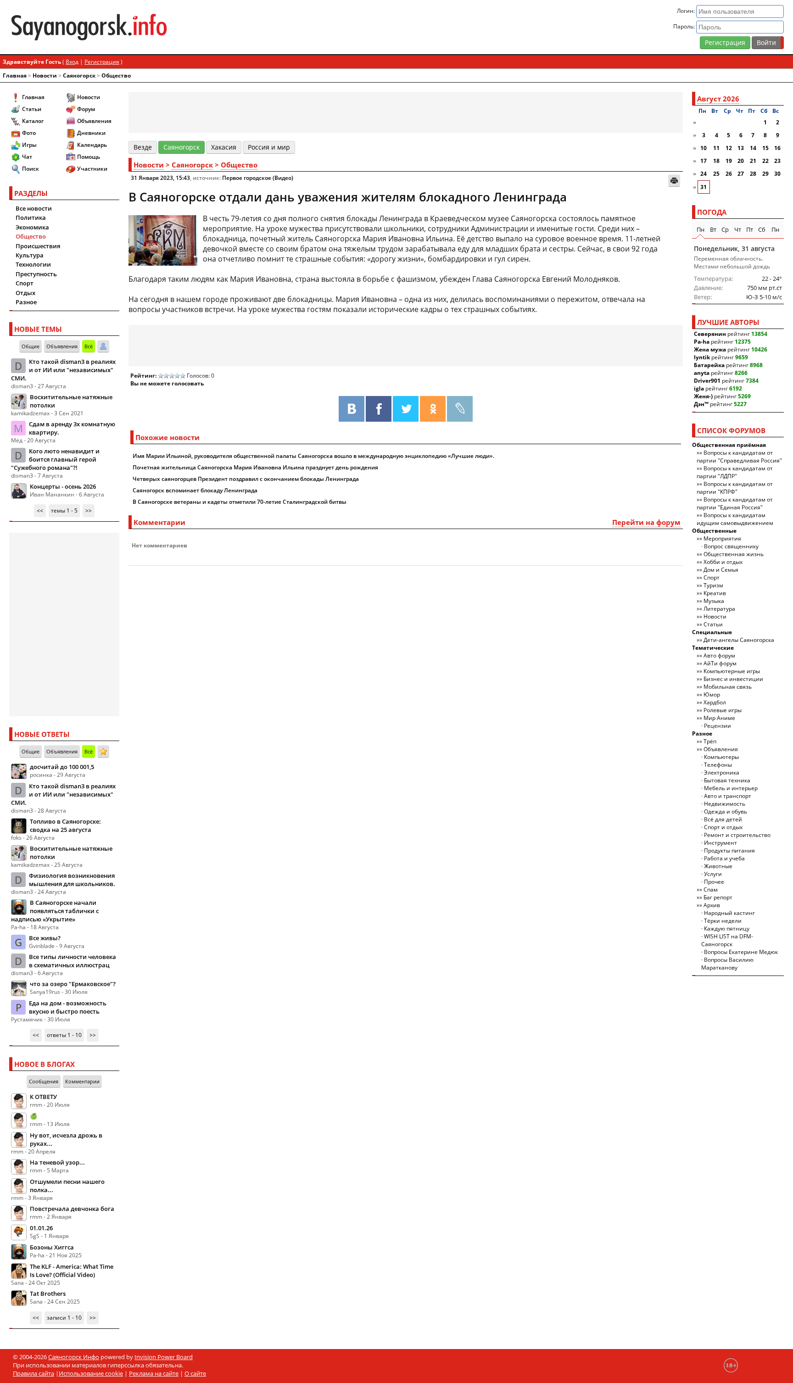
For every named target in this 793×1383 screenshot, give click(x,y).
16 (777, 148)
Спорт (25, 283)
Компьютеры (721, 757)
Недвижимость (724, 804)
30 (777, 174)
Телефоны (718, 765)
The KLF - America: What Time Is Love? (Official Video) (71, 1270)
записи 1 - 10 (64, 1318)
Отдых (25, 293)
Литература (719, 609)
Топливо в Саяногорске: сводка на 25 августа (65, 825)
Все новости (34, 208)
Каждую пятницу (726, 928)
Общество (116, 75)
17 (703, 161)
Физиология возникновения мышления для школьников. (72, 879)
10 (703, 148)
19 (729, 161)
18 (716, 161)
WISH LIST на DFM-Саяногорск (727, 940)
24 (703, 174)
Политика (31, 217)
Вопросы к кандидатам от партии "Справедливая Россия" (739, 456)
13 (740, 148)
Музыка (714, 601)
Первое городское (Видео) (257, 178)
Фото (29, 133)
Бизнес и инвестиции (733, 679)
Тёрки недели (723, 921)
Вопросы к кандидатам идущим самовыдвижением (735, 519)
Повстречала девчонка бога (72, 1209)
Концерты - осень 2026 (63, 486)
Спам (711, 889)
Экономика (32, 227)
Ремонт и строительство (737, 835)
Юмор (712, 694)
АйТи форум (720, 663)
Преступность (36, 274)
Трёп (710, 741)
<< (40, 510)
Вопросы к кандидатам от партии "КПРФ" (735, 488)
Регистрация (725, 42)
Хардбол (715, 702)
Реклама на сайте (154, 1373)
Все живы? (45, 938)
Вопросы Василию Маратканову (727, 963)
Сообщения (43, 1081)
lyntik (702, 357)
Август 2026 (718, 98)
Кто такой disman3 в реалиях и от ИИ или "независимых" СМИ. (63, 369)
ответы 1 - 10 (64, 1035)
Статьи (31, 109)
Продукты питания (729, 850)
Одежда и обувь (725, 811)
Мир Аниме (719, 718)
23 (777, 161)
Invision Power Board (163, 1357)
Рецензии (717, 726)
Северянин (710, 334)
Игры (29, 145)
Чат (27, 157)
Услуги (713, 874)
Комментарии (82, 1081)
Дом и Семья (721, 570)
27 (740, 174)
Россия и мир (269, 147)
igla (699, 388)
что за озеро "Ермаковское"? (73, 984)
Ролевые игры (723, 710)
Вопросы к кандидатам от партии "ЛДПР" (735, 472)
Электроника (721, 772)
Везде (143, 147)
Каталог (33, 121)
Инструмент (720, 843)
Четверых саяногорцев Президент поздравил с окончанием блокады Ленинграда (246, 479)
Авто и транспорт (727, 796)
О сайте (195, 1373)
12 (729, 148)
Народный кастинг (729, 913)
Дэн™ (701, 404)
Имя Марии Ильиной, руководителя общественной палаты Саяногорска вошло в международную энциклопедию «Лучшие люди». (313, 456)
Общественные (714, 531)
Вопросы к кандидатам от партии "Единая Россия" (735, 503)
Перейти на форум (646, 522)
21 (753, 161)
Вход (72, 62)
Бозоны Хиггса (52, 1247)
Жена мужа (710, 349)
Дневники (91, 133)
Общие (30, 346)
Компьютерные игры (732, 671)
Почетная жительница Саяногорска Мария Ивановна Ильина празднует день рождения (255, 467)
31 (703, 187)
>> (88, 510)
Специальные (712, 632)
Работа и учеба (724, 858)
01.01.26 (41, 1228)
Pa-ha (701, 342)
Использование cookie (91, 1373)
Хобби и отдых (723, 562)
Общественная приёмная (729, 445)
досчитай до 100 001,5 (62, 767)
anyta (701, 373)
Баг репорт (718, 897)
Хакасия (223, 147)
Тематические (713, 648)
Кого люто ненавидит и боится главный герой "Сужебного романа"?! (55, 459)
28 (753, 174)
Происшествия (38, 246)
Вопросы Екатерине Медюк (741, 952)
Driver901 (707, 381)
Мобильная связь (728, 687)
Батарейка (709, 365)
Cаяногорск (79, 75)
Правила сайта (33, 1373)
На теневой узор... (57, 1162)
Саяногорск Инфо (73, 1357)
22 (765, 161)
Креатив (715, 593)
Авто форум (719, 655)
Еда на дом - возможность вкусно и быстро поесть (67, 1007)
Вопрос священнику (731, 546)
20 (740, 161)
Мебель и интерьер (731, 788)
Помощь (88, 157)
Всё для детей (723, 819)
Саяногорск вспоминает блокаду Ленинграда (195, 490)
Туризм (713, 585)
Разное (26, 302)
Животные (718, 866)
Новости (45, 75)
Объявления (94, 121)
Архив (712, 905)
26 (729, 174)
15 (765, 148)
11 (716, 148)
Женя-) (703, 396)
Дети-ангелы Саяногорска (739, 640)
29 (765, 174)
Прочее (714, 882)
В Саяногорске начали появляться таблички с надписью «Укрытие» (55, 910)
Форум (86, 109)
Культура (30, 255)
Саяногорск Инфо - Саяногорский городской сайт (136, 27)
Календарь (92, 145)
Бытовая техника (727, 780)
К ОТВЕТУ (43, 1097)
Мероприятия (722, 538)
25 (716, 174)
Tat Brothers (48, 1293)
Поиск (30, 169)
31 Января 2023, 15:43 (160, 178)
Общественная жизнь (734, 554)
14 (753, 148)
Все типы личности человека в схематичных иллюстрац (72, 961)
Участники (92, 169)
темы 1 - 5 (64, 510)
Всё (88, 346)
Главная (15, 75)
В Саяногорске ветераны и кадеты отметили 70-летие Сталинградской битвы (239, 502)
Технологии (33, 264)
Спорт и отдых (723, 827)
